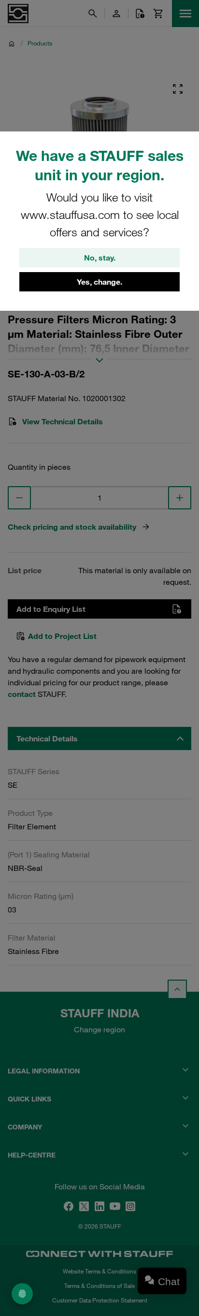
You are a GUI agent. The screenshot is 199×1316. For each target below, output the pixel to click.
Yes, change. (99, 282)
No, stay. (99, 257)
